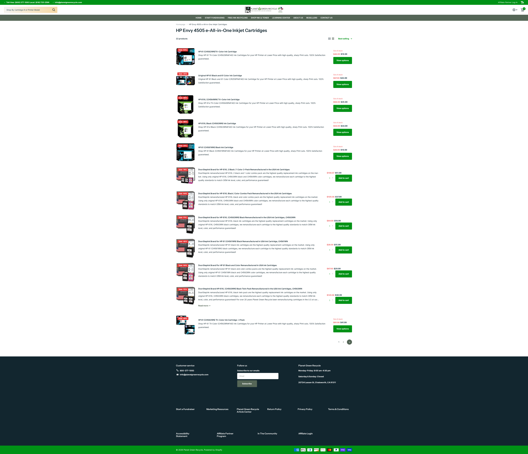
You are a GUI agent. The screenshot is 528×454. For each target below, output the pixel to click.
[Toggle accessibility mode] (522, 2)
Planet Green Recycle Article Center (248, 410)
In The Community (267, 433)
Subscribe (247, 383)
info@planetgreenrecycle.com (194, 374)
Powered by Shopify (213, 450)
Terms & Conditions (338, 409)
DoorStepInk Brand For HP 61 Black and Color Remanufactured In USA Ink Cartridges (237, 265)
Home (199, 18)
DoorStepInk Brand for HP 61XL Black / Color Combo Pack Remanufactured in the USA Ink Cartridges (245, 193)
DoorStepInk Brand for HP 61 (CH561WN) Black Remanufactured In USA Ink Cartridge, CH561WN (243, 241)
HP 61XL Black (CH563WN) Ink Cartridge (217, 123)
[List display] (333, 38)
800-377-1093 (187, 370)
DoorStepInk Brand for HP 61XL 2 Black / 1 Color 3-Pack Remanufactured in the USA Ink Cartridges (244, 169)
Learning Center (281, 18)
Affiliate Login (305, 433)
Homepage (180, 24)
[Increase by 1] (333, 175)
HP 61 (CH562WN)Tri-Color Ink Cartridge (217, 51)
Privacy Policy (305, 409)
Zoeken (53, 10)
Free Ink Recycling (238, 18)
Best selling (343, 38)
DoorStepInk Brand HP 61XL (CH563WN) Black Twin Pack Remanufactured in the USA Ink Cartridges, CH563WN (250, 288)
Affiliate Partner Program (225, 434)
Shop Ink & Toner (260, 18)
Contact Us (326, 18)
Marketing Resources (217, 409)
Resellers (311, 18)
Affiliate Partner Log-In (508, 2)
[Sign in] (515, 10)
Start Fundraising (215, 18)
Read (203, 305)
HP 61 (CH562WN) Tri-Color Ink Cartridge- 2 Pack (221, 320)
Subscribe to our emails (248, 370)
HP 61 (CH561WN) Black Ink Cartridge (215, 147)
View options (342, 60)
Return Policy (274, 409)
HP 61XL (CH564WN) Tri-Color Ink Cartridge (219, 99)
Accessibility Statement (182, 434)
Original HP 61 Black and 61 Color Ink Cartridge (220, 75)
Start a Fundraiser (185, 409)
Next (349, 342)
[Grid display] (329, 38)
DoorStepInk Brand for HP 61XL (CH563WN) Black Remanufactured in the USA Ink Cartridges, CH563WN (246, 217)
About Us (298, 18)
